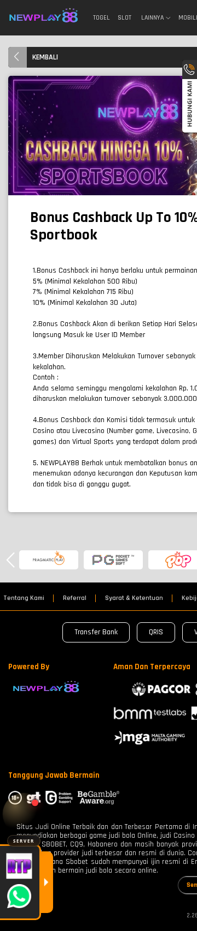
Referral (74, 598)
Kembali (45, 57)
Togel (101, 18)
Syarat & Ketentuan (134, 598)
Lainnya (152, 18)
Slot (124, 18)
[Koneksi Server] (24, 814)
